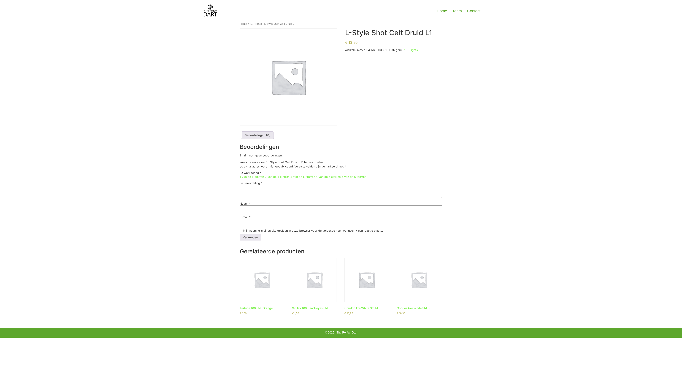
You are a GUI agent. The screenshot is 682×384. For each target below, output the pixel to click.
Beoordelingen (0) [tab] (257, 135)
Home (442, 11)
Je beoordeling (251, 183)
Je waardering (250, 172)
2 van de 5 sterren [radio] (277, 176)
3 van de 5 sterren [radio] (302, 176)
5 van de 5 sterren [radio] (354, 176)
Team (457, 11)
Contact (473, 11)
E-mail (245, 217)
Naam (245, 203)
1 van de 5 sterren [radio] (252, 176)
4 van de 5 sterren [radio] (328, 176)
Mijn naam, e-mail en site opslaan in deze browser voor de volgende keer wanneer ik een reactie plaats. (313, 230)
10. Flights (256, 23)
